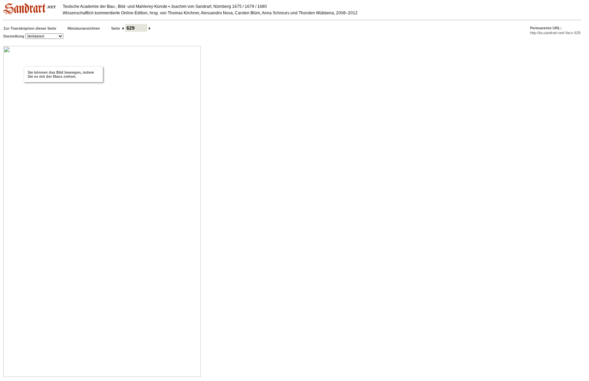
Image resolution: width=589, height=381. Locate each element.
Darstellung (13, 36)
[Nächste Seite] (149, 28)
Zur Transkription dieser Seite (29, 28)
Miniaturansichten (83, 28)
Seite (115, 28)
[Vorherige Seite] (122, 28)
